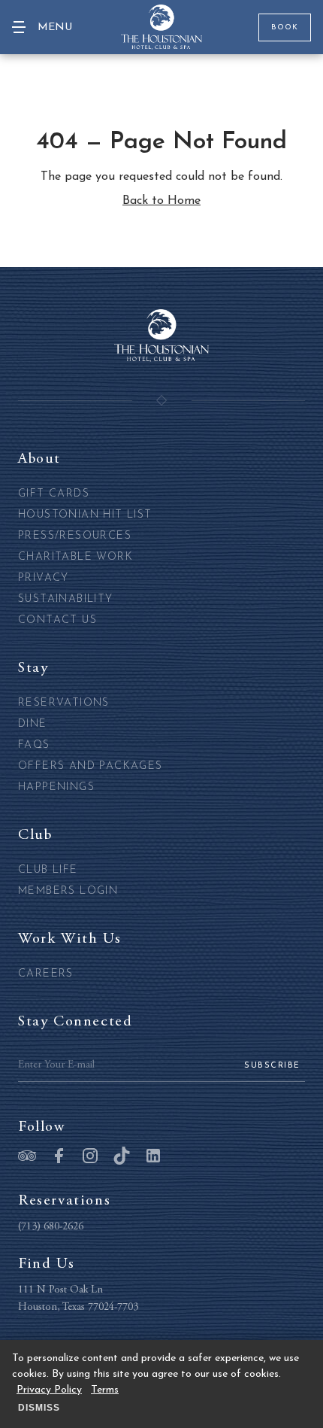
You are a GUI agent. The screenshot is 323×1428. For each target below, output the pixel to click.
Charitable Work (75, 557)
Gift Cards (53, 494)
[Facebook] (59, 1157)
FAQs (34, 745)
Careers (46, 974)
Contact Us (57, 620)
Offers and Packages (90, 766)
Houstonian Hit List (85, 515)
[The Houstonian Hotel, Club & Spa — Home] (161, 27)
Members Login (68, 891)
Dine (32, 724)
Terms (105, 1390)
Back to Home (161, 201)
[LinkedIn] (153, 1157)
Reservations (64, 703)
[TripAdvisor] (27, 1157)
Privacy (43, 578)
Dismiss (39, 1407)
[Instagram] (90, 1157)
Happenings (56, 787)
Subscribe (272, 1066)
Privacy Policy (49, 1390)
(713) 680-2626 (50, 1227)
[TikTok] (122, 1157)
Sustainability (65, 599)
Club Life (48, 870)
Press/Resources (74, 536)
